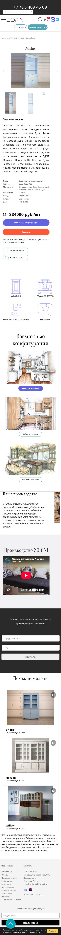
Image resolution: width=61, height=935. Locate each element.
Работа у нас (6, 881)
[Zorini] (15, 20)
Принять (52, 931)
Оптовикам (6, 884)
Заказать (26, 232)
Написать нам (16, 257)
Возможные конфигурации (26, 222)
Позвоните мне (17, 250)
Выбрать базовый (30, 388)
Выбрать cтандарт (31, 434)
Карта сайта (6, 893)
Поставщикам (7, 887)
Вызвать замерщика (38, 27)
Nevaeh (11, 777)
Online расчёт (20, 27)
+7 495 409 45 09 (30, 7)
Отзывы (4, 875)
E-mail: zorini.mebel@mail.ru (35, 884)
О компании (6, 871)
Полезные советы (9, 878)
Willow (10, 825)
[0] (46, 20)
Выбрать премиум (30, 479)
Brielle (10, 729)
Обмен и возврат (8, 890)
